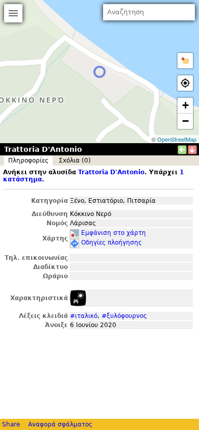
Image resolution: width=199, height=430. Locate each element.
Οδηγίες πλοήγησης (111, 242)
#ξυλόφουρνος (124, 315)
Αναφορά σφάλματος (60, 424)
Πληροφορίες (28, 160)
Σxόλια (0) (75, 160)
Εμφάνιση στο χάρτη (113, 232)
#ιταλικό (83, 315)
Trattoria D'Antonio (111, 172)
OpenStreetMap (176, 139)
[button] (185, 60)
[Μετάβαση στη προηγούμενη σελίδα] (182, 149)
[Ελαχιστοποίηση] (192, 149)
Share (11, 424)
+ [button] (185, 105)
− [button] (185, 121)
